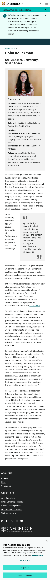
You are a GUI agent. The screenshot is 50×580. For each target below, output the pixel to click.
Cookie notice (37, 555)
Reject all (25, 568)
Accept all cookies (25, 575)
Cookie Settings (25, 560)
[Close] (47, 541)
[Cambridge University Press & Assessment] (16, 532)
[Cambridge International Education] (12, 3)
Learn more (34, 305)
